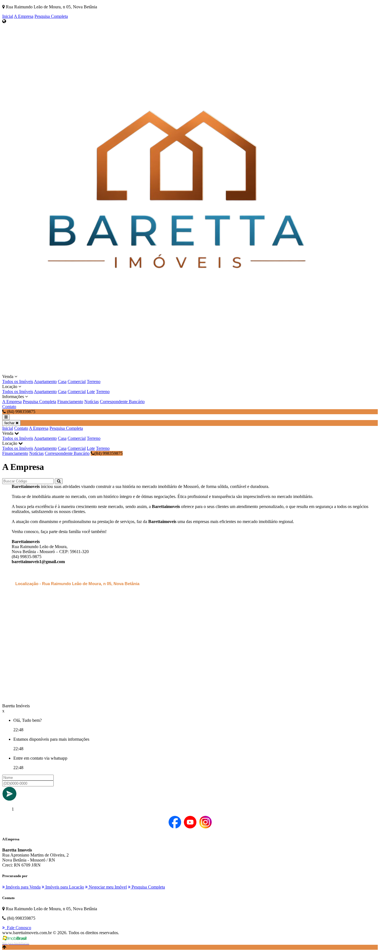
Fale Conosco (18, 927)
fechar (10, 423)
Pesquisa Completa (51, 16)
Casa (62, 381)
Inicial (7, 16)
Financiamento (70, 401)
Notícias (91, 401)
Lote (91, 391)
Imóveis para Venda (23, 887)
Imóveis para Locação (64, 887)
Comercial (77, 381)
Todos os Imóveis (17, 381)
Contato (9, 406)
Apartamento (45, 381)
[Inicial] (176, 371)
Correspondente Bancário (122, 401)
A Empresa (23, 16)
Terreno (93, 381)
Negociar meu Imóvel (107, 887)
